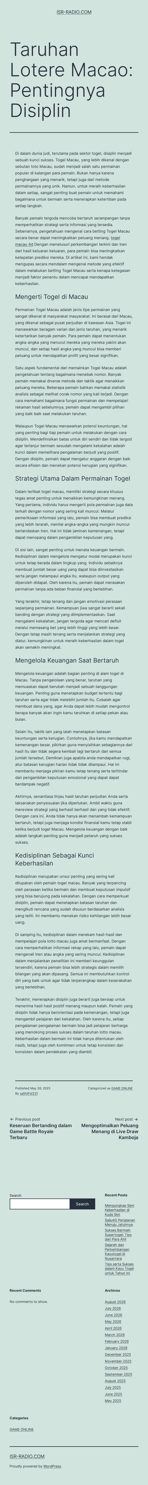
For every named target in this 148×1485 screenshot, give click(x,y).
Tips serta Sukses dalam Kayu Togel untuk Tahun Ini (119, 1268)
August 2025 (115, 1381)
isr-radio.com (74, 12)
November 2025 (118, 1361)
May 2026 (113, 1321)
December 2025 (118, 1354)
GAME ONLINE (122, 1088)
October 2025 (116, 1368)
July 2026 (113, 1308)
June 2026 (113, 1315)
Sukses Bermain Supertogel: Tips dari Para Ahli (118, 1234)
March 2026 (115, 1335)
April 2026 (113, 1328)
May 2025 (113, 1401)
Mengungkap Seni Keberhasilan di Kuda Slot (119, 1210)
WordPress (52, 1466)
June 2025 (113, 1394)
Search (15, 1195)
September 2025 (118, 1374)
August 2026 (115, 1302)
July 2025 (113, 1387)
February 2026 (117, 1341)
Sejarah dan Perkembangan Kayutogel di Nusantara (117, 1251)
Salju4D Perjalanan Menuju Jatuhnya (120, 1222)
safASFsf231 (29, 1093)
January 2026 (116, 1348)
